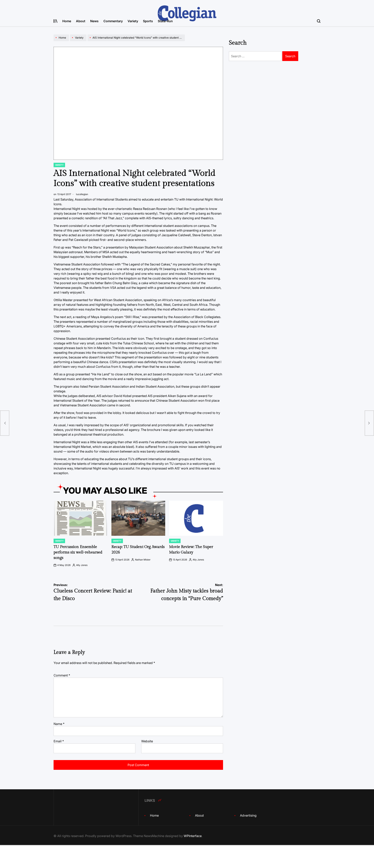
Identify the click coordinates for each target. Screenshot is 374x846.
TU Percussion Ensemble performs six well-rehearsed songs (78, 552)
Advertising (248, 815)
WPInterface (193, 836)
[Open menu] (55, 21)
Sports (148, 21)
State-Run (165, 21)
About (80, 21)
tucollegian (82, 194)
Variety (133, 21)
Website (147, 741)
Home (66, 21)
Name (59, 724)
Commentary (113, 21)
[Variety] (78, 40)
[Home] (62, 40)
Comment (62, 675)
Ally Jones (81, 565)
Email (59, 741)
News (94, 21)
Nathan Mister (143, 559)
